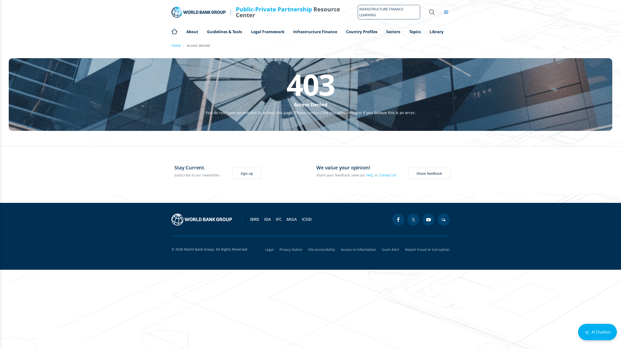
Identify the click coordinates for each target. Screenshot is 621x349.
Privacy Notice (290, 249)
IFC (279, 219)
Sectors (393, 32)
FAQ (369, 175)
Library (436, 32)
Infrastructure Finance (315, 32)
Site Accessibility (321, 249)
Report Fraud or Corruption (427, 249)
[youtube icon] (428, 220)
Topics (415, 32)
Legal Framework (268, 32)
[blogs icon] (443, 220)
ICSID (307, 219)
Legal (269, 249)
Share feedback (429, 173)
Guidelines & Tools (224, 32)
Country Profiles (361, 32)
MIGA (291, 219)
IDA (267, 219)
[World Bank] (202, 220)
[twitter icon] (413, 220)
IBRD (254, 219)
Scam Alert (390, 249)
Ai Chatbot (600, 332)
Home (174, 31)
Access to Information (358, 249)
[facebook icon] (398, 220)
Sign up (247, 173)
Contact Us (387, 175)
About (192, 32)
